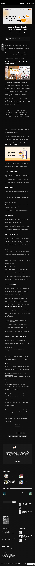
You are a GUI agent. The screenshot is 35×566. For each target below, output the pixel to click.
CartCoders (18, 300)
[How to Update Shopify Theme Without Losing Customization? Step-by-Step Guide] (6, 482)
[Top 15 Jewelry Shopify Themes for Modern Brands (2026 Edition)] (21, 476)
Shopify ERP (11, 554)
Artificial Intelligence (12, 548)
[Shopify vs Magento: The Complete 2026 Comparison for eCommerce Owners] (4, 493)
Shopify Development (5, 554)
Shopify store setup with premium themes (17, 54)
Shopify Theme (18, 426)
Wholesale (10, 557)
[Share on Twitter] (3, 46)
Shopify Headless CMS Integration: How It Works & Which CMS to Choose (24, 493)
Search (4, 500)
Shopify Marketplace (12, 555)
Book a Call (22, 3)
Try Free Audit (28, 3)
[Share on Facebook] (3, 45)
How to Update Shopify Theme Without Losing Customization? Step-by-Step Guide (12, 482)
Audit (2, 549)
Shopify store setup (21, 292)
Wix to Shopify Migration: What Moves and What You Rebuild (26, 508)
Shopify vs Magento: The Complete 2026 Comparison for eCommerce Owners (11, 493)
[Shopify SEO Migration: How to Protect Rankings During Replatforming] (20, 504)
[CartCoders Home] (4, 3)
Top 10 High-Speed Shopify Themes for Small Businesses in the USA (27, 482)
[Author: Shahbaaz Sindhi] (14, 448)
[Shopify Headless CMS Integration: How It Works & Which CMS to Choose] (30, 493)
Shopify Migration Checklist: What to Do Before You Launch (27, 512)
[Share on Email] (3, 48)
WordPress (3, 558)
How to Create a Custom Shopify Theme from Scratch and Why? (11, 476)
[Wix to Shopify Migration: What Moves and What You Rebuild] (20, 509)
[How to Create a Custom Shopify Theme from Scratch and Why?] (6, 476)
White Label (4, 557)
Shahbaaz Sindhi (19, 448)
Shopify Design (11, 553)
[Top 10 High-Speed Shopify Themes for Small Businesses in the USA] (21, 482)
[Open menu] (33, 3)
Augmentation (11, 549)
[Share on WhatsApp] (3, 50)
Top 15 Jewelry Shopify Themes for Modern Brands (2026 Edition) (27, 476)
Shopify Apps (4, 553)
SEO (9, 552)
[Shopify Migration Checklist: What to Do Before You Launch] (20, 512)
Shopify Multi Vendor (5, 556)
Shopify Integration (5, 555)
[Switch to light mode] (32, 3)
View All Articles (17, 461)
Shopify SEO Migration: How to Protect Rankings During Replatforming (26, 504)
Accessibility (4, 548)
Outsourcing (4, 552)
